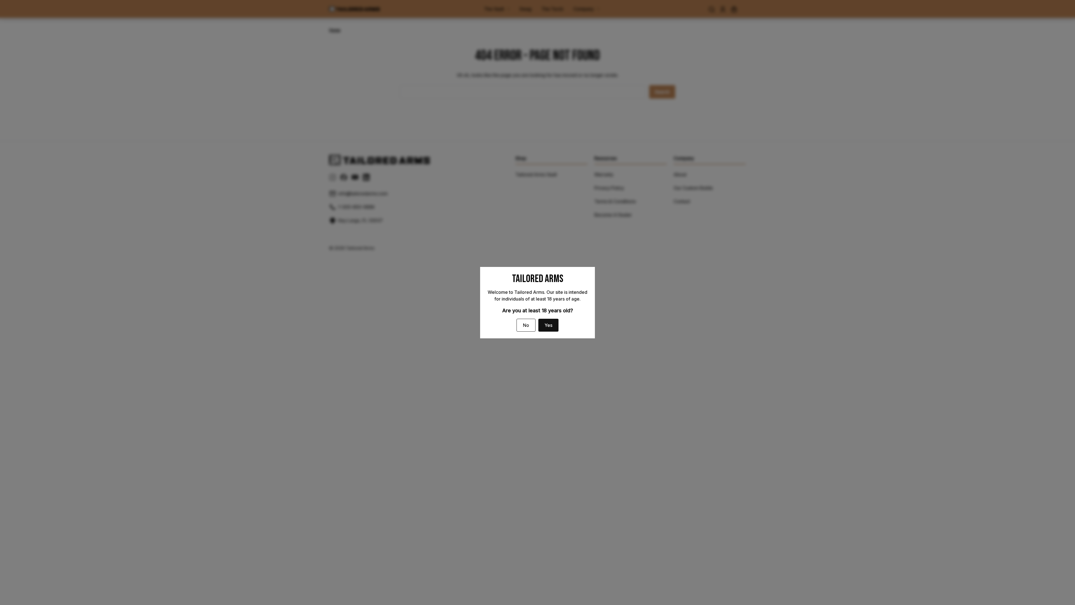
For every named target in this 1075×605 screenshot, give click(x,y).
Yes (548, 325)
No (526, 325)
